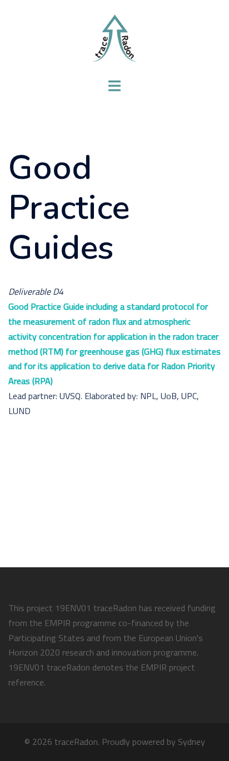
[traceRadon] (114, 37)
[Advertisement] (106, 477)
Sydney (191, 741)
